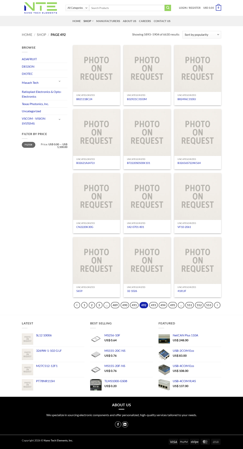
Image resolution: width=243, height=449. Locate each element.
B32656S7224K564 (189, 162)
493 (153, 305)
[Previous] (77, 305)
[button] (190, 8)
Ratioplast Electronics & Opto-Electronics (42, 94)
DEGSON (28, 66)
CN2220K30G (84, 226)
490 (124, 305)
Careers (145, 21)
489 (115, 305)
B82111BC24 (84, 99)
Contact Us (162, 21)
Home (77, 21)
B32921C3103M (137, 99)
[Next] (217, 305)
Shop (87, 21)
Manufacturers (108, 21)
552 (199, 305)
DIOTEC (27, 73)
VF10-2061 (184, 226)
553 (208, 305)
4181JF (182, 290)
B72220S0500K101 (138, 162)
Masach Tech (30, 82)
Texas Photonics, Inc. (35, 104)
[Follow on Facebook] (118, 424)
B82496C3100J (187, 99)
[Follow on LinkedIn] (125, 424)
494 (163, 305)
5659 (79, 290)
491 (134, 305)
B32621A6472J (85, 162)
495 (172, 305)
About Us (129, 21)
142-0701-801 (135, 226)
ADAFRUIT (29, 59)
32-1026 (132, 290)
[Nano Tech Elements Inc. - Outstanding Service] (41, 8)
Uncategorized (31, 111)
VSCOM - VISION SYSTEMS (33, 121)
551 (189, 305)
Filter (28, 144)
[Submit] (168, 8)
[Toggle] (60, 81)
